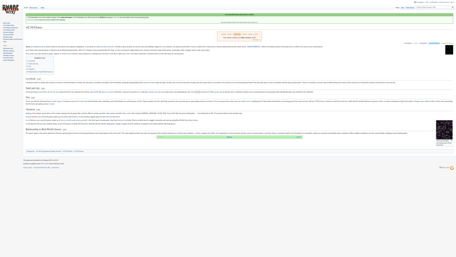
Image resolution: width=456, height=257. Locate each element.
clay (57, 92)
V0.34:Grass (79, 151)
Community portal (9, 30)
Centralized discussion (10, 28)
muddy (110, 54)
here (256, 22)
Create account (444, 2)
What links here (8, 48)
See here (117, 17)
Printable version (8, 55)
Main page (6, 23)
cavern (128, 54)
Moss (28, 54)
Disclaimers (55, 167)
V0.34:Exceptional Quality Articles (48, 151)
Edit (402, 8)
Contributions (433, 2)
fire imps (80, 101)
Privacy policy (27, 167)
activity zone (153, 92)
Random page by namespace (12, 39)
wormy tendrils (66, 120)
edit (39, 79)
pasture (146, 82)
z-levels (52, 104)
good (29, 117)
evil (29, 120)
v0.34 (26, 8)
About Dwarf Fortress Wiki (42, 167)
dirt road (162, 47)
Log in (452, 2)
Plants (229, 137)
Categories (30, 151)
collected (92, 92)
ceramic (111, 92)
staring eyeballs (81, 120)
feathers (75, 117)
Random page (7, 37)
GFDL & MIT (44, 164)
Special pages (7, 53)
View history (410, 8)
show (298, 137)
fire (51, 101)
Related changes (8, 51)
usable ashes (246, 101)
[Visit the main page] (10, 9)
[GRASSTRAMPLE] (253, 47)
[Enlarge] (451, 140)
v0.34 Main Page (8, 25)
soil (101, 47)
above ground (108, 47)
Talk (427, 2)
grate (217, 92)
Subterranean (67, 54)
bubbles (65, 117)
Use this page (32, 20)
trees (302, 47)
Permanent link (8, 58)
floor (45, 92)
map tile (43, 47)
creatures (193, 47)
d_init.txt (129, 113)
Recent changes (8, 32)
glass (104, 92)
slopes (422, 101)
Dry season (37, 113)
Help (4, 41)
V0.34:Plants (67, 151)
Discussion (33, 8)
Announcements (8, 34)
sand (51, 92)
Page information (8, 60)
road (192, 92)
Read (397, 8)
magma (59, 101)
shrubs (310, 47)
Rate (42, 8)
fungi (35, 54)
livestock (109, 117)
